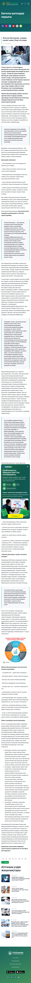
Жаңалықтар (15, 961)
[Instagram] (25, 859)
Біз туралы (15, 957)
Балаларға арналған (15, 964)
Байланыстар (15, 967)
